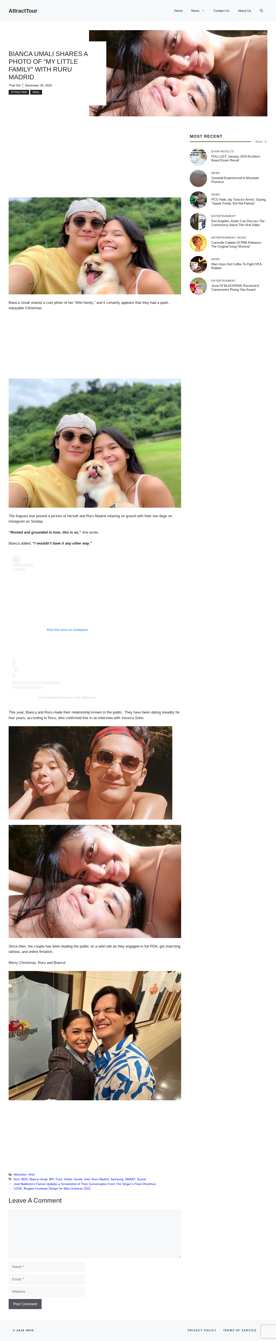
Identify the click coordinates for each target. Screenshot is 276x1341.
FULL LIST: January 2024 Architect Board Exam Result (235, 158)
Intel (87, 1179)
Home (178, 10)
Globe (68, 1179)
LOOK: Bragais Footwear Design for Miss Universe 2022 (52, 1188)
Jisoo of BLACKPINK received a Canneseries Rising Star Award (235, 287)
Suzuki (141, 1179)
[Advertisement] (95, 165)
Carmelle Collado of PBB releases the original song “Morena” (236, 244)
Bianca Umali (38, 1179)
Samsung (116, 1179)
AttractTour (23, 11)
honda (78, 1179)
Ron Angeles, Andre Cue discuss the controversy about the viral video (238, 223)
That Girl (14, 85)
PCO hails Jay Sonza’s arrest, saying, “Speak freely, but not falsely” (238, 201)
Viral (36, 92)
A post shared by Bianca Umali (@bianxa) (67, 697)
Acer (17, 1179)
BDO (24, 1179)
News (195, 10)
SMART (130, 1179)
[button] (261, 10)
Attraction (19, 92)
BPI (51, 1179)
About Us (244, 10)
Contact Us (221, 10)
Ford (59, 1179)
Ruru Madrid (100, 1179)
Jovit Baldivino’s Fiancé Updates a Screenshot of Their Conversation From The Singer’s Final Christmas (85, 1184)
